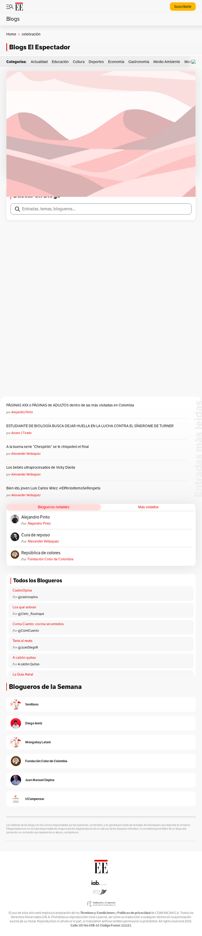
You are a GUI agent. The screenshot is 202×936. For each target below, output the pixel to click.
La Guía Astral (23, 674)
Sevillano (31, 704)
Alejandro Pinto (22, 412)
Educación (60, 62)
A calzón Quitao (28, 664)
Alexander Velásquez (26, 454)
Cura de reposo (35, 535)
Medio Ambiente (166, 62)
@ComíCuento (28, 630)
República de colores (40, 553)
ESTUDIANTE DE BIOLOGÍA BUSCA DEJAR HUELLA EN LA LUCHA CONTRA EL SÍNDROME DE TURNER (90, 426)
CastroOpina (22, 590)
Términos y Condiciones (97, 913)
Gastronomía (138, 62)
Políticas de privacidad (133, 913)
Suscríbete (182, 6)
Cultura (78, 62)
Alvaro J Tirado (21, 433)
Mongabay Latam (38, 742)
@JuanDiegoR (28, 647)
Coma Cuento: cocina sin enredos (38, 624)
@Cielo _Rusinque (31, 614)
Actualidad (39, 62)
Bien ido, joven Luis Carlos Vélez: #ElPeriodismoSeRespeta (53, 488)
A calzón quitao (24, 658)
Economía (116, 62)
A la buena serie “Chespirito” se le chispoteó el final (47, 447)
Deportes (96, 62)
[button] (195, 61)
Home (11, 34)
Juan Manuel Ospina (39, 780)
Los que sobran (24, 607)
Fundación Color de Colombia (50, 559)
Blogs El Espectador (39, 47)
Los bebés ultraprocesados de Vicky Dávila (41, 467)
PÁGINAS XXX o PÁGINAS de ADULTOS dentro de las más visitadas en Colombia (70, 405)
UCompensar (34, 799)
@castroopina (28, 597)
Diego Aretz (33, 723)
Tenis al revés (22, 641)
